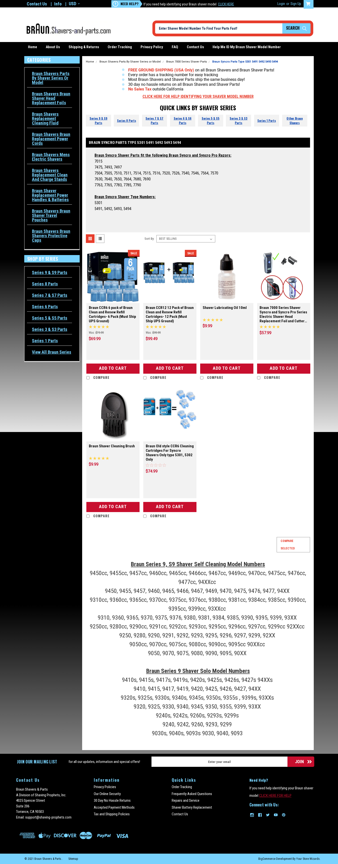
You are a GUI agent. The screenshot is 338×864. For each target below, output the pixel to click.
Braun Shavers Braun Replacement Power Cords (51, 139)
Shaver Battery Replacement (192, 807)
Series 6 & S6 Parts (183, 120)
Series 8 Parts (45, 284)
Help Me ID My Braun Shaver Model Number (247, 47)
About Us (53, 47)
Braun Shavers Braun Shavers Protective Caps (51, 235)
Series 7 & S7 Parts (49, 295)
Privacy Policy (152, 47)
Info (58, 3)
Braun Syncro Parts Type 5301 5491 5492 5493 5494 (245, 61)
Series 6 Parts (45, 306)
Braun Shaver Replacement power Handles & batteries (50, 195)
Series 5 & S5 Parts (49, 318)
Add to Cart (113, 368)
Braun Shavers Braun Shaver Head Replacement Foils (51, 98)
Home (32, 47)
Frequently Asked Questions (192, 794)
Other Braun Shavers (295, 120)
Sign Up (295, 4)
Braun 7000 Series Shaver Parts (186, 61)
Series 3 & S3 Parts (49, 329)
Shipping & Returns (84, 47)
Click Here (226, 4)
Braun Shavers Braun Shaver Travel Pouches (51, 215)
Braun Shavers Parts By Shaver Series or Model (51, 78)
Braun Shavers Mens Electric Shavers (51, 156)
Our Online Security (107, 794)
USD (72, 3)
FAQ (175, 47)
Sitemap (73, 859)
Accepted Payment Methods (114, 807)
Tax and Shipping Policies (112, 814)
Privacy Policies (105, 787)
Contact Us (37, 3)
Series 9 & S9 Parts (49, 272)
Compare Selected (288, 544)
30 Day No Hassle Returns (112, 800)
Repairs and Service (185, 800)
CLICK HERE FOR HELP (275, 795)
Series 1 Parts (45, 341)
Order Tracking (120, 47)
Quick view (112, 298)
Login (281, 4)
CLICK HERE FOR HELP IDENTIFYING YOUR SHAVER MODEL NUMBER (198, 96)
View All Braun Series (51, 352)
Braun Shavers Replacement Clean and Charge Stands (50, 175)
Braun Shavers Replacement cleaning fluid (45, 118)
